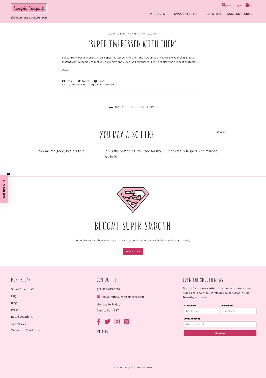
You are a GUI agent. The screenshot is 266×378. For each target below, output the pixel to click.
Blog (14, 303)
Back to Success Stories (135, 107)
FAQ (13, 296)
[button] (4, 189)
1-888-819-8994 (110, 289)
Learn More (133, 251)
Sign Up (220, 333)
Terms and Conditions (25, 330)
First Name (190, 305)
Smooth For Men (186, 14)
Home (65, 84)
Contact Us (18, 323)
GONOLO (133, 33)
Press (14, 310)
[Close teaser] (8, 174)
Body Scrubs (117, 33)
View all (221, 132)
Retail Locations (22, 317)
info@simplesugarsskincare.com (122, 297)
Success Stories (239, 14)
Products (158, 14)
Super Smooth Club (24, 289)
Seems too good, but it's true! (62, 151)
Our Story (213, 14)
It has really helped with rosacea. (192, 151)
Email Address (192, 318)
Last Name (227, 305)
